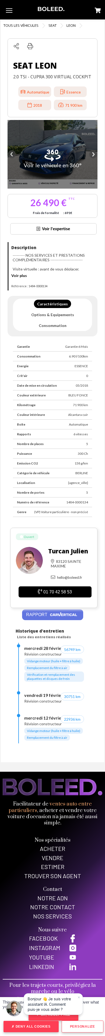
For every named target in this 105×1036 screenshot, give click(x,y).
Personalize (82, 1026)
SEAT (52, 25)
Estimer (52, 866)
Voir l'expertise (56, 228)
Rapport (37, 614)
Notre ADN (52, 897)
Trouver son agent (52, 875)
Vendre (52, 857)
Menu (9, 10)
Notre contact (52, 906)
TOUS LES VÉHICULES (21, 25)
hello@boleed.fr (69, 577)
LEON (71, 25)
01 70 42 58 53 (57, 592)
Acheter (52, 848)
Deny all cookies (33, 1026)
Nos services (52, 916)
